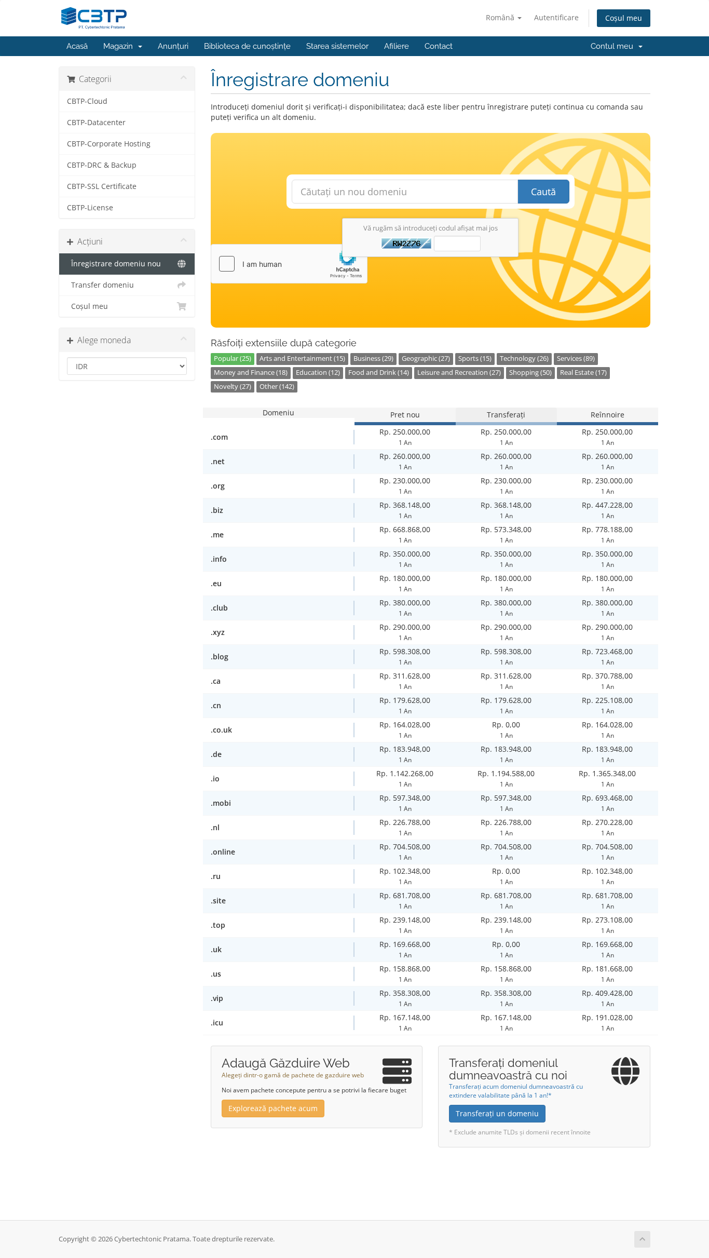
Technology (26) (524, 358)
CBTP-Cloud (87, 101)
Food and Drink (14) (378, 372)
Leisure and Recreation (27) (459, 372)
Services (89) (576, 358)
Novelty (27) (232, 386)
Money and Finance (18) (251, 372)
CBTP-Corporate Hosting (109, 143)
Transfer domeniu (100, 285)
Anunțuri (173, 46)
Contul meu (614, 46)
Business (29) (373, 358)
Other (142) (277, 386)
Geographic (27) (426, 358)
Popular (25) (232, 358)
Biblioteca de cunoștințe (247, 46)
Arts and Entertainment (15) (302, 358)
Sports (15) (475, 358)
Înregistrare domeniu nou (114, 263)
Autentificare (556, 17)
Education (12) (318, 372)
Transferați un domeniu (497, 1113)
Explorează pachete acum (273, 1108)
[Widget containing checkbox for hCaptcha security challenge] (289, 263)
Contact (439, 46)
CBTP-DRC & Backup (102, 165)
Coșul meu (623, 18)
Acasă (77, 46)
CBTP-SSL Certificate (102, 186)
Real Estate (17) (583, 372)
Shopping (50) (530, 372)
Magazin (120, 46)
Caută (543, 191)
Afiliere (396, 46)
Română (501, 17)
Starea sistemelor (337, 46)
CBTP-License (90, 207)
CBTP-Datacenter (96, 122)
